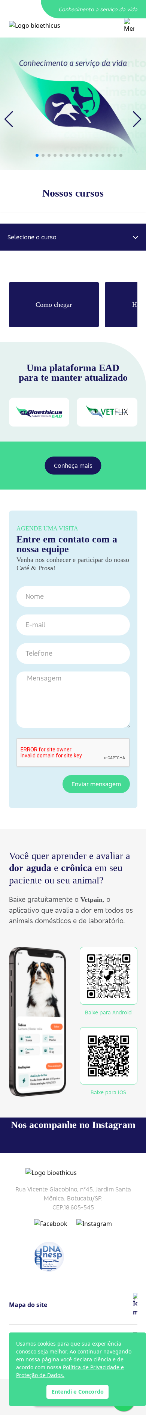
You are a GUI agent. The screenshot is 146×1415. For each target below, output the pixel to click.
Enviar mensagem (96, 784)
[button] (37, 155)
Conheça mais (73, 465)
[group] (73, 104)
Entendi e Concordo (78, 1391)
